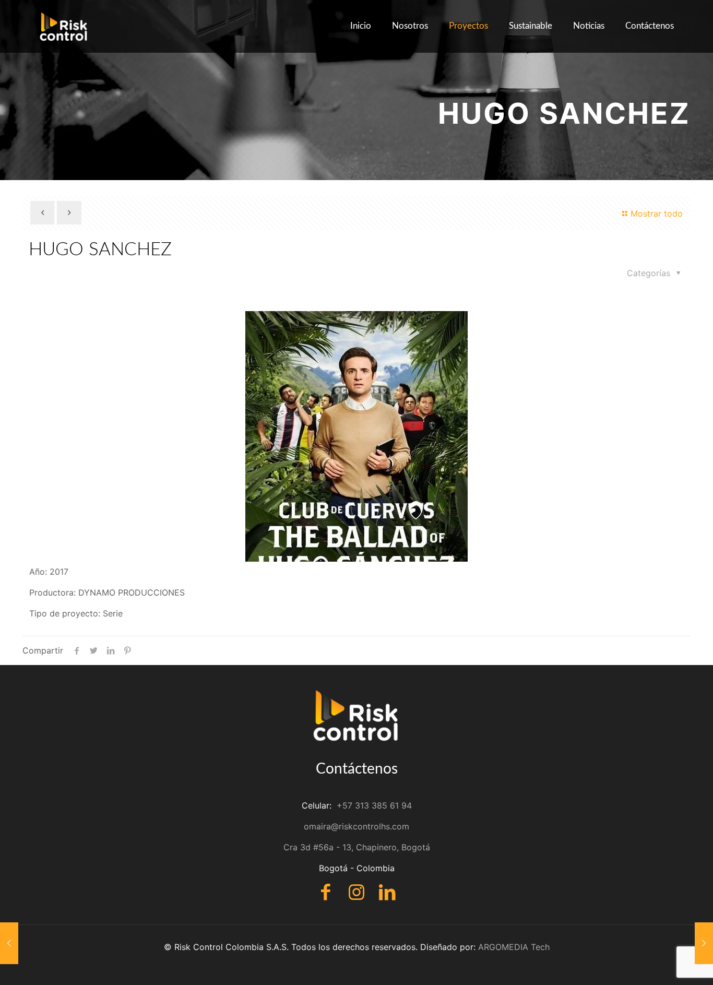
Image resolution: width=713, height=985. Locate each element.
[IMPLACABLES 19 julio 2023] (704, 943)
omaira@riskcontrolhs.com (356, 826)
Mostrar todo (657, 213)
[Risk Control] (64, 26)
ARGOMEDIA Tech (514, 947)
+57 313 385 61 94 (374, 805)
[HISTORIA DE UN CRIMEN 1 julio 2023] (9, 943)
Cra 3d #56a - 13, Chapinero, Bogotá (356, 847)
